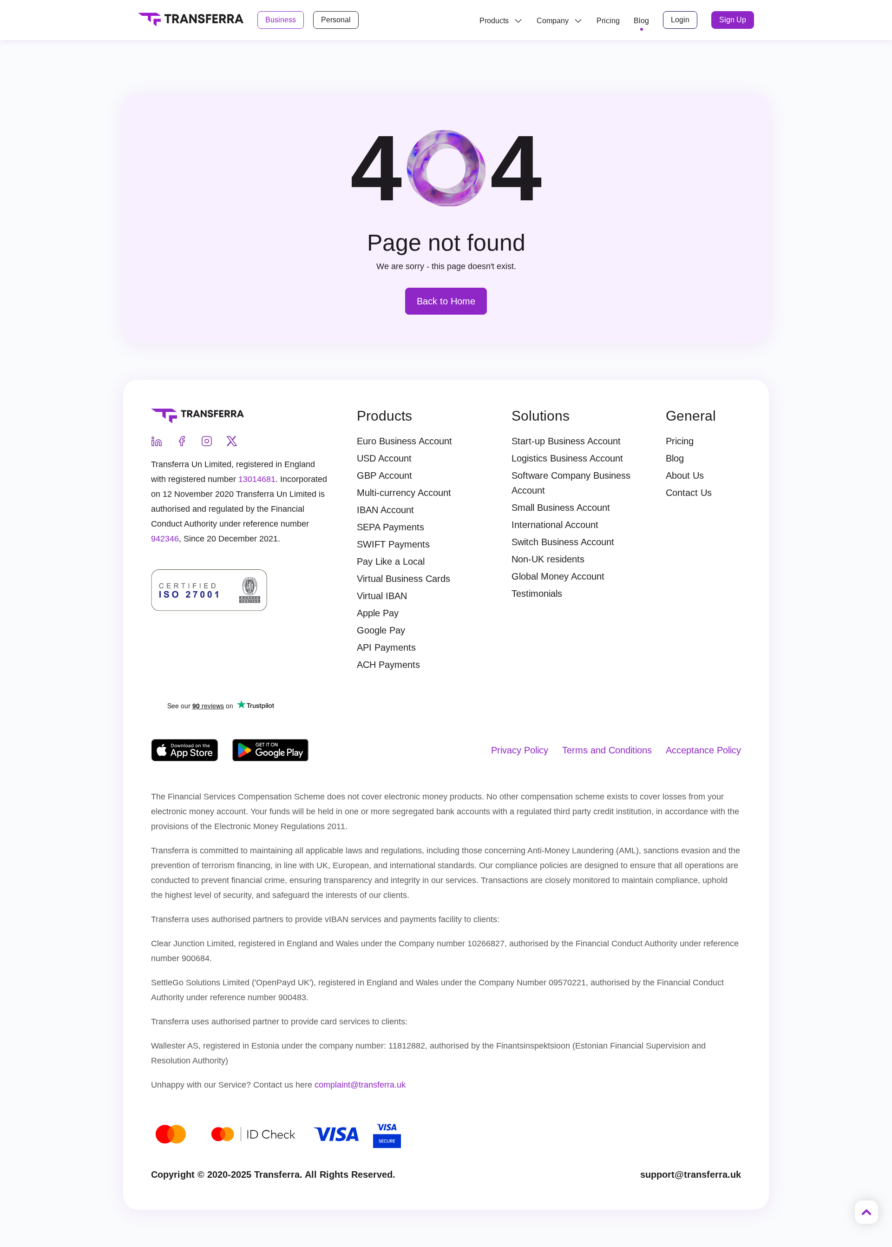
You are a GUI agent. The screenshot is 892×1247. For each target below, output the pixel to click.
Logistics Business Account (567, 458)
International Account (555, 525)
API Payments (386, 647)
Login (680, 20)
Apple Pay (378, 613)
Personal (336, 20)
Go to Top (866, 1212)
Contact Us (689, 493)
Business (280, 20)
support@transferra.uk (690, 1174)
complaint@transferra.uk (360, 1084)
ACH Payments (388, 665)
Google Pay (381, 630)
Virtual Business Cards (403, 579)
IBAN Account (385, 510)
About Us (685, 475)
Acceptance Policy (703, 750)
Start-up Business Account (566, 441)
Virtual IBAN (382, 596)
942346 (165, 538)
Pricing (608, 21)
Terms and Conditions (607, 750)
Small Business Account (561, 507)
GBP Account (384, 475)
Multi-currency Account (404, 493)
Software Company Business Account (571, 482)
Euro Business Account (404, 441)
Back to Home (446, 301)
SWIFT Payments (393, 544)
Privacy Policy (519, 750)
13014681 (256, 479)
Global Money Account (558, 576)
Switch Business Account (563, 542)
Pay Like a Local (391, 561)
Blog (675, 458)
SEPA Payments (390, 527)
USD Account (384, 458)
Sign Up (732, 20)
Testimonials (537, 593)
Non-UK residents (548, 559)
